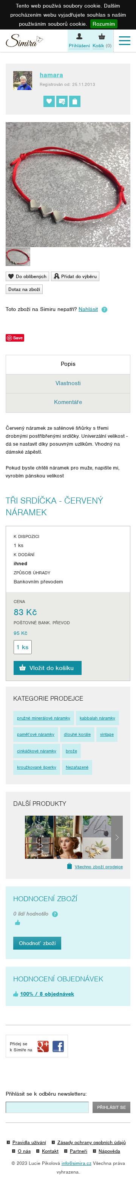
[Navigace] (124, 41)
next (117, 837)
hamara (51, 75)
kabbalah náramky (97, 718)
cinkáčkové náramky (36, 751)
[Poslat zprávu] (62, 101)
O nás (24, 1151)
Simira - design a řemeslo (24, 41)
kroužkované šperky (36, 767)
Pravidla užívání (29, 1142)
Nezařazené (77, 767)
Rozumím (104, 23)
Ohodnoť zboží (37, 943)
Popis (68, 364)
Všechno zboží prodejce (99, 867)
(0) (102, 45)
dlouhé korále (77, 734)
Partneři (78, 1151)
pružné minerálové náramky (43, 718)
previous (19, 837)
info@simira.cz (76, 1163)
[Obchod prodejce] (74, 101)
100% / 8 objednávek (47, 993)
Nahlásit (88, 309)
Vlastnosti (68, 383)
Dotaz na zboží (24, 289)
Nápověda (109, 1151)
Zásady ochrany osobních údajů (91, 1142)
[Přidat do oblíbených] (49, 101)
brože (71, 751)
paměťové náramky (35, 734)
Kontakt (50, 1151)
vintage (107, 734)
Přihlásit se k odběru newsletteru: (46, 1093)
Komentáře (68, 402)
